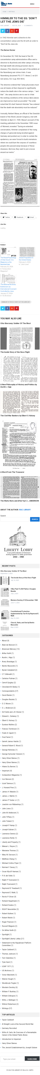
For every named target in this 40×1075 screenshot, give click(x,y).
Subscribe (32, 1059)
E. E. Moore (6, 704)
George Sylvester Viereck (12, 754)
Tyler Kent (6, 962)
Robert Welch (7, 918)
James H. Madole (9, 792)
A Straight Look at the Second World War (17, 1024)
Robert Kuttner (7, 913)
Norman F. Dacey (8, 867)
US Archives (6, 970)
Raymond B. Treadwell (10, 888)
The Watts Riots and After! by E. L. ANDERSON (19, 501)
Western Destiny (8, 987)
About (4, 641)
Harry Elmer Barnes (9, 758)
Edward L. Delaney (9, 716)
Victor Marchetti (8, 975)
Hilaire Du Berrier (8, 766)
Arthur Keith (6, 653)
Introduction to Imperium (11, 1039)
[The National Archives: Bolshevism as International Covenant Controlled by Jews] (8, 278)
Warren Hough (7, 979)
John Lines (6, 808)
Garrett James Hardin (10, 741)
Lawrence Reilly (8, 838)
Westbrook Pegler (9, 983)
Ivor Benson (6, 779)
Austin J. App (7, 657)
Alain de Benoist (8, 645)
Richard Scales (8, 905)
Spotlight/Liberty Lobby (11, 939)
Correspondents (8, 691)
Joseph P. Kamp (8, 825)
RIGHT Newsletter (9, 909)
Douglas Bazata (8, 699)
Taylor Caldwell (8, 949)
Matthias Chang (8, 859)
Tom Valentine (7, 958)
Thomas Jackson (8, 954)
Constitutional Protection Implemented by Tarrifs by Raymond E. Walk (25, 613)
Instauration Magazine (10, 775)
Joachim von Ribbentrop (11, 804)
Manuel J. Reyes (8, 846)
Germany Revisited (9, 1028)
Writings (12, 11)
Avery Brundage (8, 662)
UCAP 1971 (6, 966)
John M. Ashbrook (9, 813)
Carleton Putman (8, 678)
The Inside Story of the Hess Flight (15, 352)
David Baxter (7, 695)
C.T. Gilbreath (7, 674)
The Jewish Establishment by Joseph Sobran (19, 1047)
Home (4, 11)
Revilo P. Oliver (8, 897)
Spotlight (5, 934)
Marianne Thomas (9, 850)
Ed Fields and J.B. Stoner (11, 712)
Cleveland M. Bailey (9, 687)
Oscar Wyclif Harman (10, 871)
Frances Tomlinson (9, 729)
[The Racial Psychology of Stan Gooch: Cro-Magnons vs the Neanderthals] (8, 252)
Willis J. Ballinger (8, 1000)
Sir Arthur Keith (8, 930)
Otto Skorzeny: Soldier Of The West (15, 323)
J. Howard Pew (8, 787)
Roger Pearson (8, 922)
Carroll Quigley (7, 683)
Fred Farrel (6, 737)
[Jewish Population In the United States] (27, 252)
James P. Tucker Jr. (9, 800)
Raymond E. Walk (8, 892)
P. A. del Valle (7, 876)
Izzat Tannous (7, 783)
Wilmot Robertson (9, 1004)
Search (3, 516)
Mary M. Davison (8, 855)
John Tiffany (7, 817)
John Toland (6, 821)
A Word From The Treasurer (12, 472)
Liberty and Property (10, 842)
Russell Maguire (8, 926)
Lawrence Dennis (8, 834)
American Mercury (9, 649)
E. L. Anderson (7, 708)
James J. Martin (8, 796)
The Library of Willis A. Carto (22, 1070)
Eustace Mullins (8, 725)
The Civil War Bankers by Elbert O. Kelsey (17, 416)
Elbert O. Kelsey (8, 720)
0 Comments (28, 25)
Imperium (5, 771)
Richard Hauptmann (9, 901)
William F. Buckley (9, 991)
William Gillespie (8, 996)
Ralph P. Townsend (9, 880)
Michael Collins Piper (10, 863)
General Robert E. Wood (11, 746)
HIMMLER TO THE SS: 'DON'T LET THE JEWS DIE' (16, 302)
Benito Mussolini (8, 666)
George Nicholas (8, 750)
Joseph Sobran (8, 829)
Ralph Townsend (8, 884)
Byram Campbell (8, 670)
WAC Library (4, 25)
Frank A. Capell (7, 733)
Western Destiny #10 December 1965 (24, 600)
